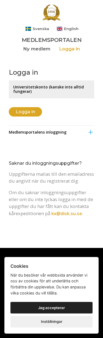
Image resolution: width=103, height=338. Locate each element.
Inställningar (51, 321)
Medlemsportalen (52, 40)
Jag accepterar (51, 307)
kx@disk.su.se (66, 213)
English (71, 28)
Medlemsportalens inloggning (37, 132)
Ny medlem (36, 49)
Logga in (69, 49)
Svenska (40, 28)
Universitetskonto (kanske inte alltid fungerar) (48, 89)
